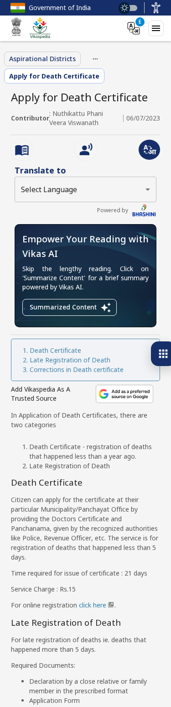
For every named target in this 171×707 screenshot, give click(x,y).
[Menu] (156, 28)
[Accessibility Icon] (156, 8)
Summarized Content (63, 307)
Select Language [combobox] (49, 189)
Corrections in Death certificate (77, 369)
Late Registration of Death (70, 360)
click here (92, 605)
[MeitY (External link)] (16, 28)
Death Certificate (55, 350)
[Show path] (95, 59)
